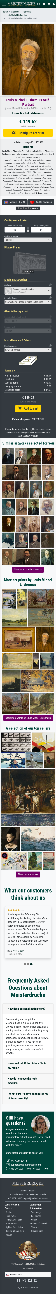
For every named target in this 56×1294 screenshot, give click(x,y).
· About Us (9, 1234)
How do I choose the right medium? (22, 1081)
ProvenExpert (18, 951)
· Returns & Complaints (14, 1231)
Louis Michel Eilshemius (16, 15)
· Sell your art (35, 1216)
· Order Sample (36, 1231)
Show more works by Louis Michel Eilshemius (28, 717)
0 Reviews (34, 208)
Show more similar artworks (28, 569)
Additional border (11, 236)
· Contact (8, 1212)
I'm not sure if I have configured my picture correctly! (28, 1096)
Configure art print (30, 133)
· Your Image (35, 1212)
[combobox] (28, 240)
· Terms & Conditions (13, 1219)
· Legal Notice (10, 1216)
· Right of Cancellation (14, 1227)
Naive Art (27, 11)
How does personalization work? (26, 1009)
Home (5, 11)
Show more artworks (28, 874)
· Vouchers (34, 1227)
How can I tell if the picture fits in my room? (27, 1065)
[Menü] (4, 4)
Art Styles (15, 11)
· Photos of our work (38, 1223)
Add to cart (29, 408)
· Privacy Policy (11, 1223)
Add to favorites (43, 202)
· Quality (33, 1219)
